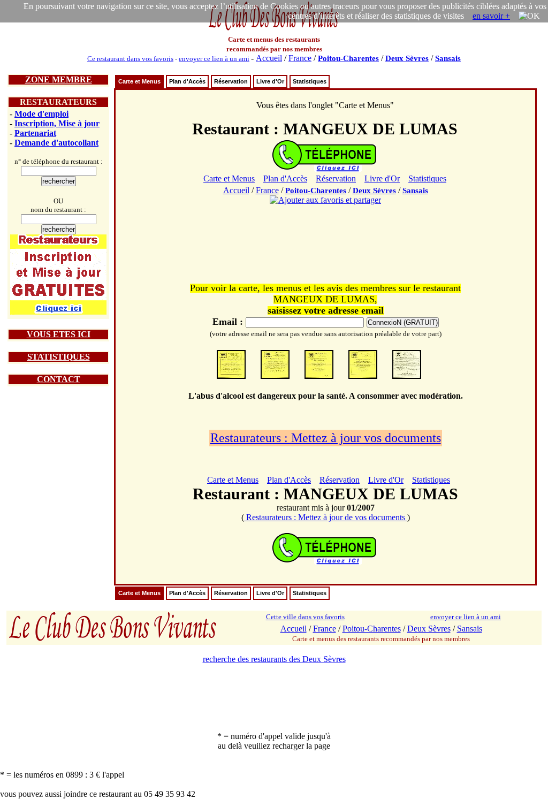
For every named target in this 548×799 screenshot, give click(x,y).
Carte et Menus (139, 81)
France (299, 58)
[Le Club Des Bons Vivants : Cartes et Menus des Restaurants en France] (274, 29)
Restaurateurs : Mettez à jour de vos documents (325, 517)
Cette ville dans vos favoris (305, 617)
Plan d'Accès (187, 81)
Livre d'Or (270, 81)
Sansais (448, 58)
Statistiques (309, 81)
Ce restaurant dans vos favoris (130, 59)
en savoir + (491, 15)
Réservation (231, 81)
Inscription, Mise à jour (57, 123)
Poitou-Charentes (348, 58)
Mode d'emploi (41, 113)
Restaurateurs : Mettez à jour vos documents (325, 438)
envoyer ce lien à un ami (214, 59)
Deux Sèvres (407, 58)
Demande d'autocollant (56, 142)
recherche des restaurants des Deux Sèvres (274, 659)
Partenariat (35, 133)
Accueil (269, 58)
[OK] (529, 16)
